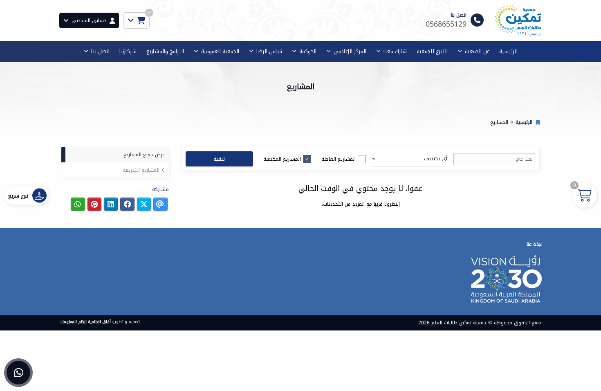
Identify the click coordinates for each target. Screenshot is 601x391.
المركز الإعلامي (350, 51)
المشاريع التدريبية (141, 170)
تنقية (219, 159)
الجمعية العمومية (220, 51)
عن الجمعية (477, 51)
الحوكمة (307, 51)
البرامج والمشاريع (165, 51)
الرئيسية (508, 51)
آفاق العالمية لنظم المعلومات (85, 322)
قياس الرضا (269, 51)
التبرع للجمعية (432, 51)
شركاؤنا (128, 51)
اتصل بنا (100, 51)
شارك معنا (395, 51)
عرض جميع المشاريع (144, 154)
